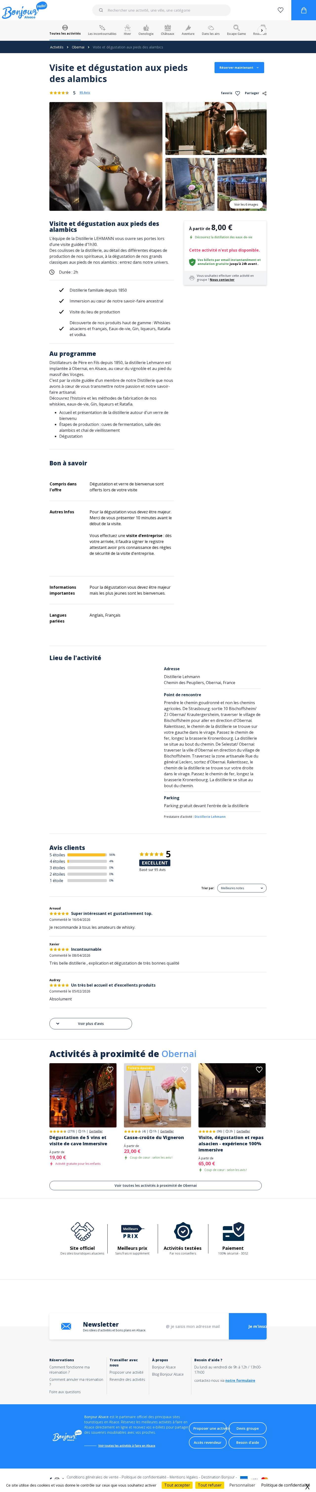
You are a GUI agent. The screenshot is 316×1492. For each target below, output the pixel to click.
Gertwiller (96, 1131)
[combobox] (161, 10)
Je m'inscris (260, 1326)
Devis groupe (248, 1428)
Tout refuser (210, 1485)
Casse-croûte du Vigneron (154, 1137)
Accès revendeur (207, 1442)
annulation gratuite (213, 264)
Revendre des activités (127, 1379)
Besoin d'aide (247, 1442)
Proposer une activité (126, 1372)
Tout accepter (177, 1485)
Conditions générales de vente (92, 1476)
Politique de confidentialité (144, 1476)
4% (111, 861)
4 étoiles (57, 861)
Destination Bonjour (218, 1476)
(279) (71, 1131)
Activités (56, 47)
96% (112, 855)
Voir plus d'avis (91, 1023)
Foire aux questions (65, 1391)
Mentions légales (184, 1476)
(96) (219, 1131)
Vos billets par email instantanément (227, 260)
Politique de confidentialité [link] (285, 1485)
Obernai (78, 47)
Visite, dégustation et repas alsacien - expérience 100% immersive (231, 1143)
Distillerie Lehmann (210, 817)
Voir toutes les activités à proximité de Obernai (156, 1185)
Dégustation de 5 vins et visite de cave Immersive (78, 1140)
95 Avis (84, 93)
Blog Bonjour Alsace (168, 1374)
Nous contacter (222, 280)
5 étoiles (57, 855)
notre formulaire (240, 1380)
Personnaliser (242, 1485)
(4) (144, 1131)
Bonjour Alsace (164, 1367)
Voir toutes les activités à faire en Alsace (126, 1446)
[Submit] (102, 10)
